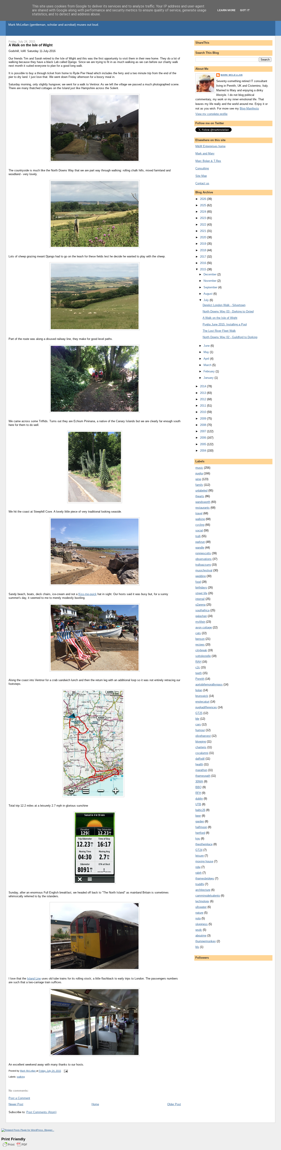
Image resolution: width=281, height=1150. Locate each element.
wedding (200, 576)
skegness (201, 924)
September (211, 287)
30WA (199, 781)
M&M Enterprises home (210, 146)
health (199, 764)
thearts (199, 496)
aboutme (200, 935)
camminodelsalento (207, 895)
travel (198, 513)
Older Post (174, 1104)
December (210, 274)
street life (201, 593)
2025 (203, 205)
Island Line (34, 978)
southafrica (202, 610)
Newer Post (16, 1104)
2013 (203, 393)
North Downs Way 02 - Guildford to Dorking (230, 337)
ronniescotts (203, 553)
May (207, 352)
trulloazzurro (203, 564)
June (207, 345)
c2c (197, 667)
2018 (203, 250)
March (208, 365)
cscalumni (201, 753)
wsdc (198, 929)
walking (21, 1076)
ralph (198, 872)
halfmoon (201, 827)
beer (198, 815)
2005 (203, 444)
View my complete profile (211, 114)
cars (198, 724)
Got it (245, 10)
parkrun (200, 542)
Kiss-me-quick (87, 594)
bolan (198, 690)
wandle (199, 547)
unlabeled (201, 490)
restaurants (202, 507)
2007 (203, 431)
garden (199, 821)
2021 (203, 231)
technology (202, 901)
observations (203, 559)
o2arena (200, 604)
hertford (200, 832)
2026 (203, 199)
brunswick (201, 696)
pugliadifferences (206, 707)
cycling (199, 524)
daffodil (200, 758)
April (207, 358)
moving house (204, 861)
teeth (198, 673)
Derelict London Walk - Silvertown (224, 305)
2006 (203, 437)
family (199, 484)
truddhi (199, 884)
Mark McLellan (231, 75)
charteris (200, 747)
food (198, 581)
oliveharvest (203, 735)
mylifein (200, 621)
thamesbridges (204, 878)
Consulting (202, 168)
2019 (203, 243)
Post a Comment (19, 1098)
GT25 (198, 713)
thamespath (202, 775)
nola (198, 918)
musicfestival (203, 570)
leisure (199, 855)
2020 (203, 237)
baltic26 (200, 810)
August (208, 293)
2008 (203, 425)
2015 (203, 269)
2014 (203, 386)
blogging (200, 741)
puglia (199, 473)
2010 (203, 412)
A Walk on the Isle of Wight (220, 317)
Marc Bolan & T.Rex (208, 161)
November (210, 280)
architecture (202, 890)
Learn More (226, 10)
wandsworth (202, 502)
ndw (197, 867)
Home (95, 1104)
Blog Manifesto (249, 108)
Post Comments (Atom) (41, 1112)
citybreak (201, 650)
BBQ (198, 787)
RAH (198, 661)
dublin (199, 798)
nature (199, 912)
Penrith (199, 678)
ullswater (201, 907)
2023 (203, 218)
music (199, 467)
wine (198, 479)
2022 (203, 224)
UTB (198, 804)
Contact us (202, 183)
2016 (203, 263)
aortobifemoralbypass (209, 684)
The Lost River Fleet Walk (219, 330)
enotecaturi (202, 701)
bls (197, 947)
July (207, 300)
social (199, 530)
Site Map (201, 176)
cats (198, 633)
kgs (197, 838)
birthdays (201, 587)
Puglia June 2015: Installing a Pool (225, 324)
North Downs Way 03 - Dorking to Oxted (228, 311)
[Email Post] (65, 1070)
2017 (203, 256)
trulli (198, 536)
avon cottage (203, 627)
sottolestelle (203, 656)
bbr (197, 718)
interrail (200, 599)
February (210, 371)
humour (200, 730)
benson (200, 638)
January (209, 377)
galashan (201, 616)
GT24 (198, 850)
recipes (200, 644)
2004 (203, 450)
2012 (203, 399)
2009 (203, 418)
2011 (203, 405)
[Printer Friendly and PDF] (15, 1147)
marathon (201, 770)
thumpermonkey (205, 941)
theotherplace (204, 844)
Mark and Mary (204, 153)
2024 (203, 211)
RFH (198, 793)
